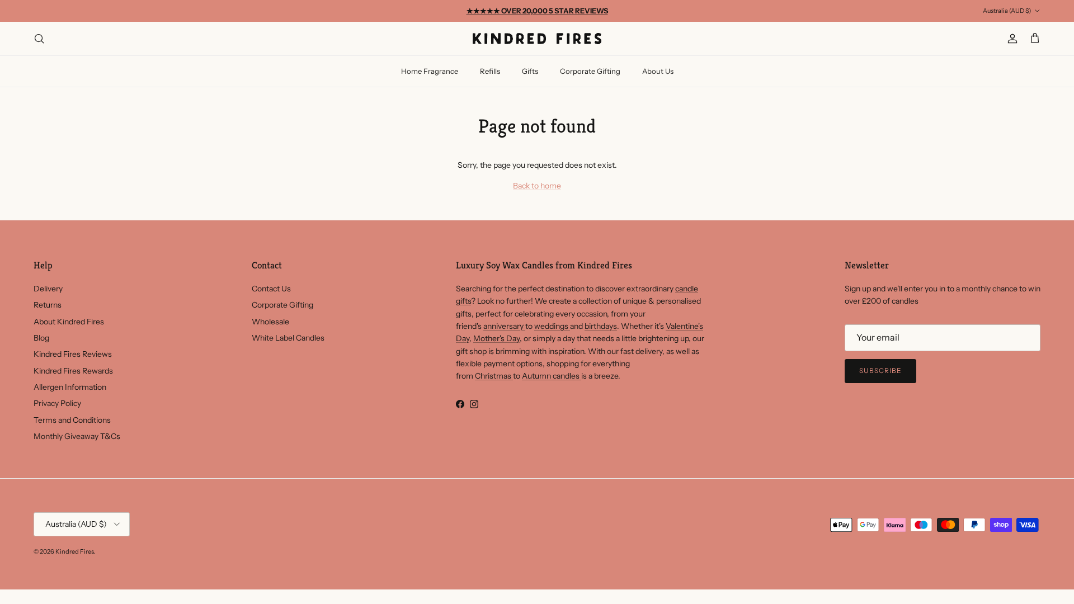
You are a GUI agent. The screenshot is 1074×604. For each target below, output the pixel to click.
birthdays (601, 326)
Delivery (48, 289)
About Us (657, 71)
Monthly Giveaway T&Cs (77, 436)
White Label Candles (288, 338)
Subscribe (880, 370)
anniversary (504, 326)
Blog (41, 338)
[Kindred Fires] (537, 38)
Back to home (537, 186)
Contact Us (271, 289)
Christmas (494, 376)
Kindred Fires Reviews (73, 354)
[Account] (1010, 38)
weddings (552, 326)
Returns (48, 305)
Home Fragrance (429, 71)
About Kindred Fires (69, 322)
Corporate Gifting (590, 71)
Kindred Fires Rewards (73, 371)
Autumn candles (551, 376)
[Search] (39, 38)
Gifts (530, 71)
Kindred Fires (74, 551)
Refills (490, 71)
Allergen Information (70, 387)
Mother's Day (496, 338)
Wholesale (270, 322)
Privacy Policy (57, 403)
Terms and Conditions (72, 420)
